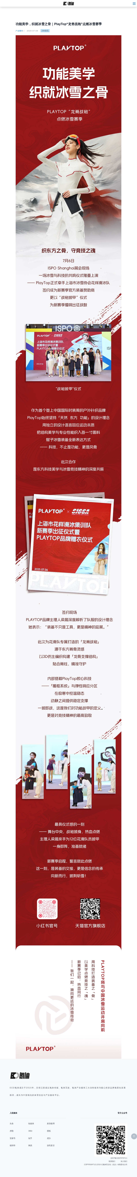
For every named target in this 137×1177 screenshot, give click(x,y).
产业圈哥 (19, 31)
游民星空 (51, 1145)
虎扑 (49, 1138)
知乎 (30, 1138)
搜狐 (49, 1131)
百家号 (12, 1138)
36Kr (30, 1131)
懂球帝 (12, 1145)
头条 (12, 1123)
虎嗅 (12, 1131)
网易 (30, 1145)
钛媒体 (31, 1123)
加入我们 (124, 1161)
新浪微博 (51, 1123)
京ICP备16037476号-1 (119, 1158)
